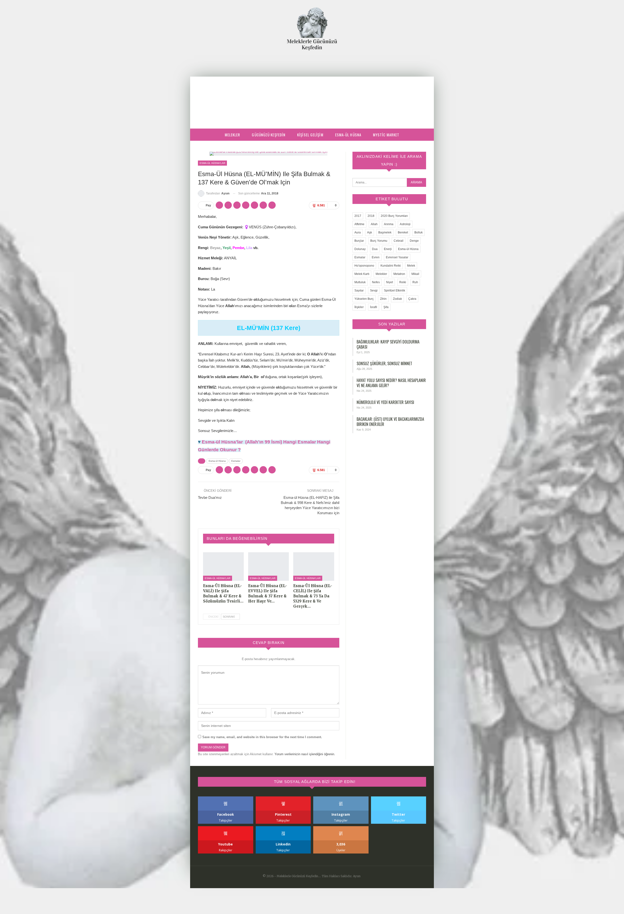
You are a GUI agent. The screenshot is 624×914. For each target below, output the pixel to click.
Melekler (232, 134)
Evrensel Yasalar (397, 257)
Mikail (415, 274)
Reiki (402, 282)
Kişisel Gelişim (310, 134)
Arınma (388, 224)
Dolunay (360, 249)
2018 (371, 216)
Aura (357, 232)
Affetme (359, 224)
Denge (414, 240)
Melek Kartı (361, 274)
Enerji (388, 249)
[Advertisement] (312, 87)
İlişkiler (359, 307)
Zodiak (397, 299)
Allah (374, 224)
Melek (411, 265)
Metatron (399, 274)
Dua (375, 249)
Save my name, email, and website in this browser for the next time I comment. (262, 737)
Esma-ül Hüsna (348, 134)
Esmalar (235, 461)
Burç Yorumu (378, 240)
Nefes (376, 282)
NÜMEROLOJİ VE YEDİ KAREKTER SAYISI (385, 402)
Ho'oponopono (364, 265)
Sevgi (374, 290)
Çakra (412, 299)
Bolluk (418, 232)
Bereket (403, 232)
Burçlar (359, 240)
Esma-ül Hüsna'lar (212, 163)
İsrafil (373, 307)
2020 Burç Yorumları (394, 216)
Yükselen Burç (364, 299)
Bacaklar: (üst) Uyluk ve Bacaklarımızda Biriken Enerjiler (390, 421)
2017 (357, 216)
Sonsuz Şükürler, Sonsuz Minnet (384, 363)
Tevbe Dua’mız (210, 497)
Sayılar (359, 290)
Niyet (389, 282)
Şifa (386, 307)
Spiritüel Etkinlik (394, 290)
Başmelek (384, 232)
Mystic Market (386, 134)
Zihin (383, 299)
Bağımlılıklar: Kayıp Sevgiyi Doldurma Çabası (388, 344)
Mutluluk (360, 282)
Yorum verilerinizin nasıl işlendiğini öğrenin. (304, 754)
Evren (376, 257)
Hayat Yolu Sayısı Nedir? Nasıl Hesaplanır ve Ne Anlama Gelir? (391, 382)
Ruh (415, 282)
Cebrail (398, 240)
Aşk (369, 232)
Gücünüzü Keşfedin (268, 134)
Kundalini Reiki (390, 265)
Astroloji (405, 224)
